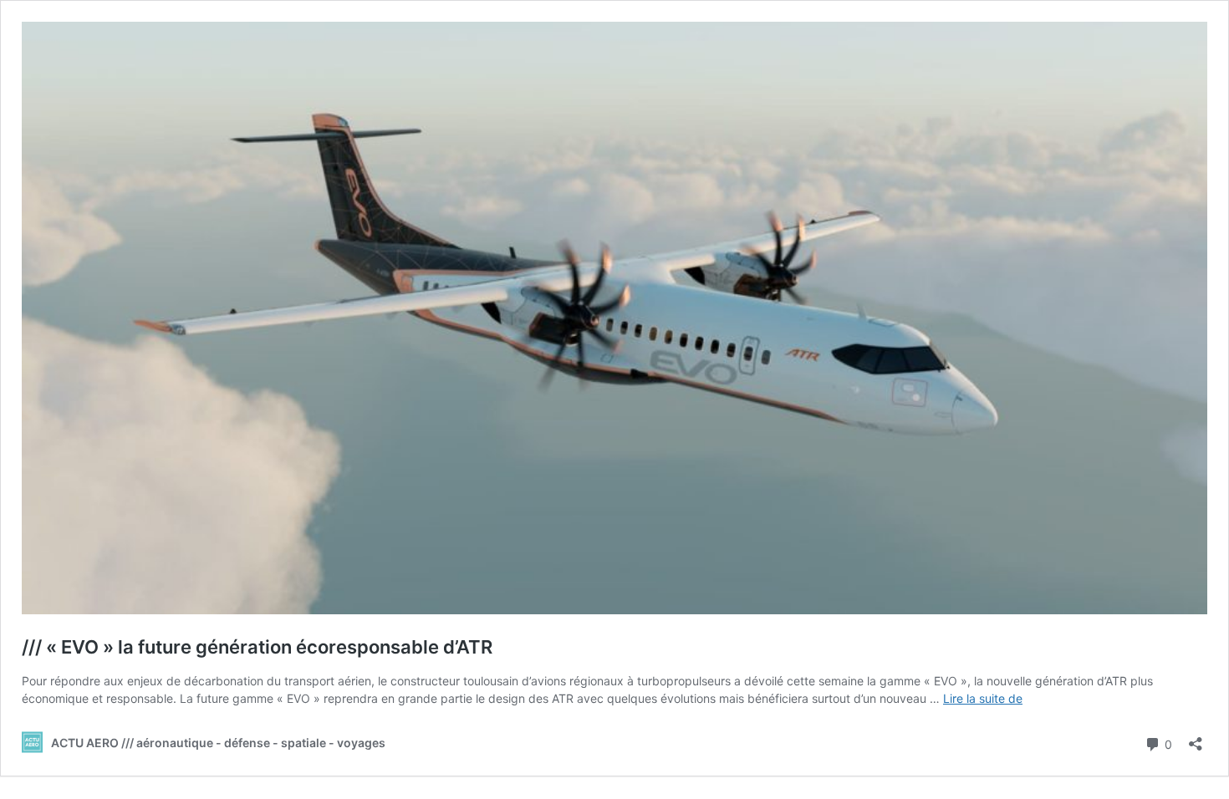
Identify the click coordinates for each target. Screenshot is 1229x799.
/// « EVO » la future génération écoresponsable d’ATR (257, 647)
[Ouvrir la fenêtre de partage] (1195, 738)
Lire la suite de (982, 698)
